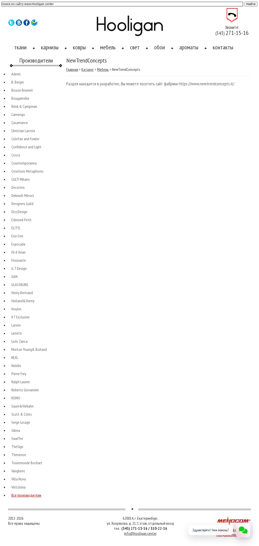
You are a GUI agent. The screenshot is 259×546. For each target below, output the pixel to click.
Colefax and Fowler (25, 138)
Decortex (18, 187)
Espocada (18, 244)
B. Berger (17, 82)
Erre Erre (17, 235)
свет (135, 47)
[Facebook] (26, 24)
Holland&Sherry (22, 300)
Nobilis (16, 365)
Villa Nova (18, 478)
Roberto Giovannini (25, 389)
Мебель (103, 69)
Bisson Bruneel (22, 90)
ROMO (15, 397)
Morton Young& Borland (29, 349)
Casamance (19, 122)
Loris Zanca (19, 341)
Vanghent (18, 470)
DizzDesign (19, 211)
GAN (14, 276)
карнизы (49, 47)
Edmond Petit (21, 219)
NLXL (14, 357)
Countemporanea (24, 163)
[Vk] (19, 24)
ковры (79, 47)
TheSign (17, 446)
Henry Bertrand (22, 292)
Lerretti (16, 333)
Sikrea (15, 430)
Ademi (15, 73)
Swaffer (17, 438)
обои (159, 47)
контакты (223, 47)
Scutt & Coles (21, 414)
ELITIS (15, 227)
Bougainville (20, 98)
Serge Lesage (20, 422)
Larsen (16, 325)
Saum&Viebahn (22, 406)
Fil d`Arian (18, 252)
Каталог (87, 69)
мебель (108, 47)
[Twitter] (11, 24)
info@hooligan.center (140, 533)
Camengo (18, 114)
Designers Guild (22, 203)
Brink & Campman (24, 106)
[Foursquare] (34, 24)
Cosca (15, 154)
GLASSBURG (19, 284)
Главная (72, 69)
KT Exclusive (20, 316)
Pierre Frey (18, 373)
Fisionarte (18, 260)
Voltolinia (18, 487)
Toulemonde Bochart (26, 462)
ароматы (188, 47)
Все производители (26, 495)
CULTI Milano (20, 179)
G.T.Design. (19, 268)
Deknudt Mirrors (22, 195)
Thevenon (18, 454)
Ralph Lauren (20, 381)
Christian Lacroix (23, 130)
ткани (20, 47)
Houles (16, 308)
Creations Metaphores (27, 171)
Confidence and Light (26, 146)
